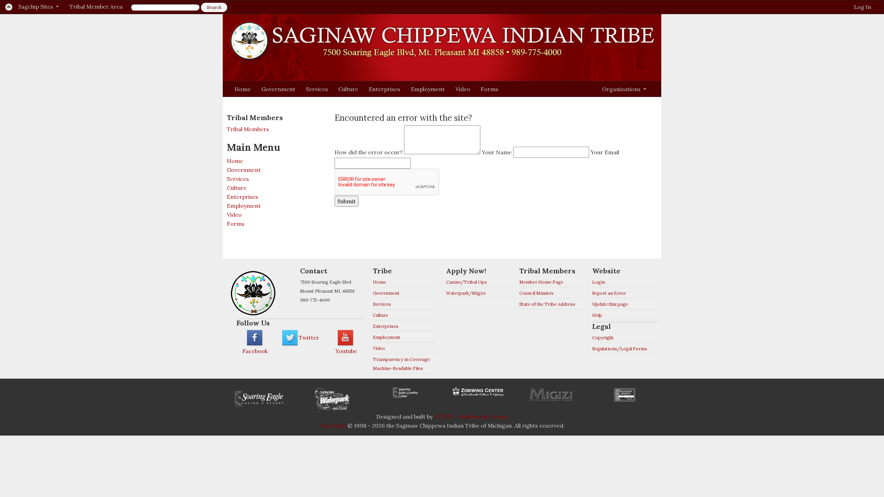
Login (598, 282)
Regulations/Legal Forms (619, 349)
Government (278, 89)
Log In (862, 6)
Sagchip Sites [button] (36, 6)
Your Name (497, 152)
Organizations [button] (622, 89)
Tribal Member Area (96, 6)
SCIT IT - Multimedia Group (471, 416)
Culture (348, 89)
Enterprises (384, 89)
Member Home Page (541, 282)
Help (597, 315)
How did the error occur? (369, 152)
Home (242, 89)
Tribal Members (248, 129)
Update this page (610, 304)
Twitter (309, 337)
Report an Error (609, 293)
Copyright (603, 338)
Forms (489, 89)
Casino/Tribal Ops (466, 282)
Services (317, 89)
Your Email (604, 152)
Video (462, 89)
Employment (428, 89)
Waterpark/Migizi (466, 293)
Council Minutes (536, 293)
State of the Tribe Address (547, 304)
